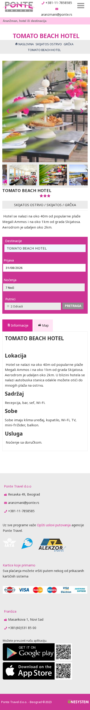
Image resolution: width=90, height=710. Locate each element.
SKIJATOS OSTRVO (28, 204)
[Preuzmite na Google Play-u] (37, 659)
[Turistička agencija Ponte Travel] (18, 7)
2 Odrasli (17, 306)
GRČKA (70, 204)
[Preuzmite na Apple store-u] (37, 678)
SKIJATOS (54, 204)
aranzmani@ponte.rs (56, 14)
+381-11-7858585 (58, 2)
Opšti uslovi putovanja (54, 525)
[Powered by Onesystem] (78, 702)
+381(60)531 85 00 (22, 628)
